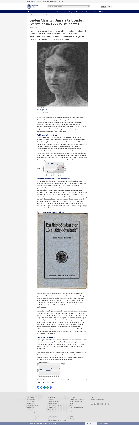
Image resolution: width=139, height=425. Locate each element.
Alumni (95, 12)
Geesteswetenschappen (53, 401)
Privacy (71, 416)
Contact (71, 418)
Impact (71, 405)
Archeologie (50, 399)
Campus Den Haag (86, 12)
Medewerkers (46, 1)
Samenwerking (68, 12)
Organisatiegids (53, 1)
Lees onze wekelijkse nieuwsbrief (98, 399)
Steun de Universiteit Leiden (76, 401)
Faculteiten (77, 12)
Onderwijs (41, 12)
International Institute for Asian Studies (57, 420)
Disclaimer (72, 412)
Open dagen (29, 410)
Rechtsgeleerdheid (52, 407)
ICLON (49, 418)
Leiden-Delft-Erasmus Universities (77, 407)
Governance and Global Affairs (55, 405)
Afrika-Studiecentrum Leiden (54, 414)
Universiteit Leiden (31, 1)
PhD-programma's (31, 403)
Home (28, 14)
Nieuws (32, 14)
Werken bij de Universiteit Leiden (77, 399)
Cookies (71, 414)
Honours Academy (52, 416)
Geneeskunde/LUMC (52, 403)
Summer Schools (30, 407)
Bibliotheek (61, 1)
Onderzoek (33, 12)
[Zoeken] (89, 6)
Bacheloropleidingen (31, 399)
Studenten (39, 1)
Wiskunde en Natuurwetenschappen (56, 412)
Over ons (59, 12)
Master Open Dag (31, 412)
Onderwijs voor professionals (33, 405)
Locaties (71, 410)
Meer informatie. (52, 423)
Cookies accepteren (90, 423)
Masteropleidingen (31, 401)
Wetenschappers (50, 12)
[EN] (109, 7)
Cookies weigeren (104, 423)
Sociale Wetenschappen (53, 410)
